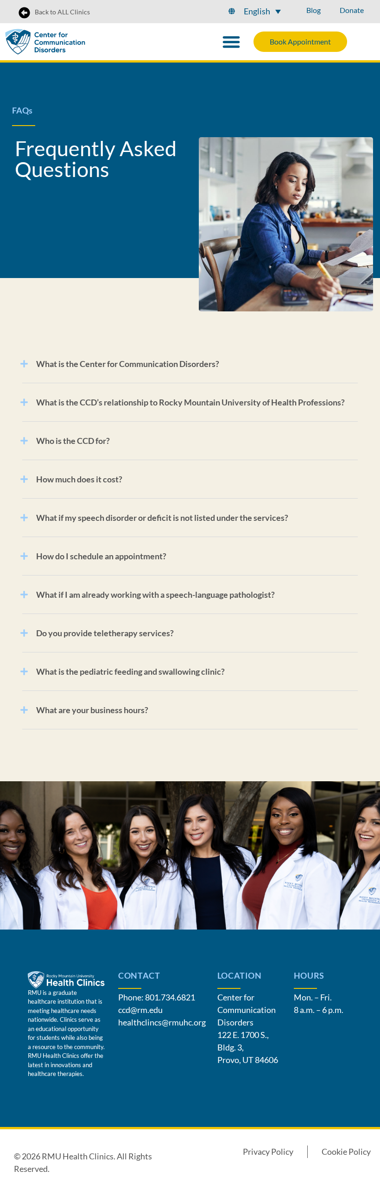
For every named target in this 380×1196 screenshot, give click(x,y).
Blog (313, 10)
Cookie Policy (346, 1151)
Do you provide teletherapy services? (105, 633)
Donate (352, 10)
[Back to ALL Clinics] (24, 13)
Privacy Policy (268, 1151)
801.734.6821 (170, 997)
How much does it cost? (79, 479)
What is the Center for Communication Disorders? (127, 364)
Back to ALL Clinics (62, 12)
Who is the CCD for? (73, 441)
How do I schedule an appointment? (101, 556)
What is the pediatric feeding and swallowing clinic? (130, 671)
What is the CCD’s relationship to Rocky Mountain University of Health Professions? (190, 402)
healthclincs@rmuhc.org (162, 1022)
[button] (262, 11)
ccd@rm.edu (140, 1010)
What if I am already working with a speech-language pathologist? (155, 594)
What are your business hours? (92, 710)
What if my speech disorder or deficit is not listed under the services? (162, 518)
